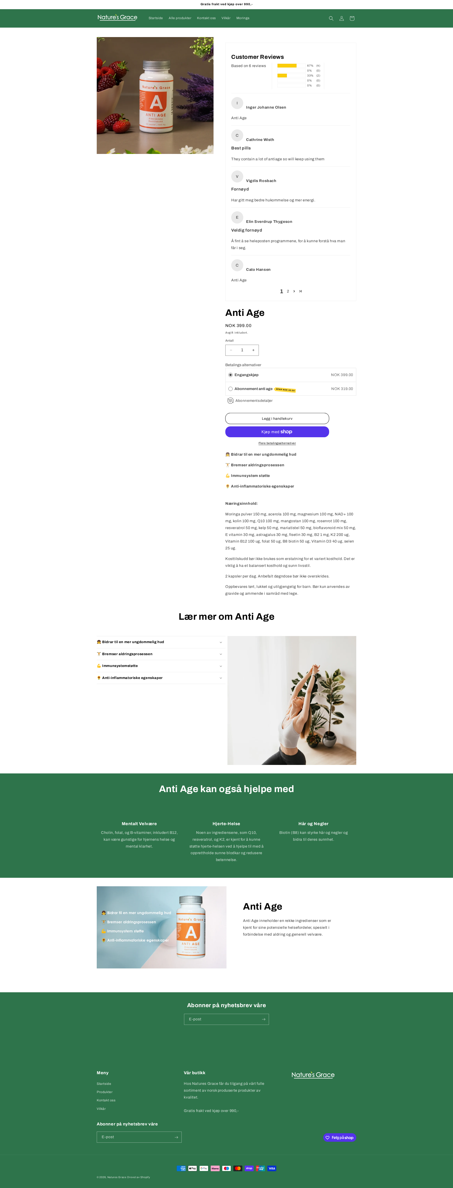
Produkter (105, 1092)
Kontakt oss (106, 1100)
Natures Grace (116, 1177)
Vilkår (101, 1109)
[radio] (230, 375)
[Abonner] (263, 1019)
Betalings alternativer (243, 365)
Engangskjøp (247, 375)
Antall (229, 340)
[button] (331, 18)
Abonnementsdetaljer (254, 401)
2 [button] (288, 291)
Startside (104, 1084)
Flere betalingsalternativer (277, 443)
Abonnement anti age (265, 389)
